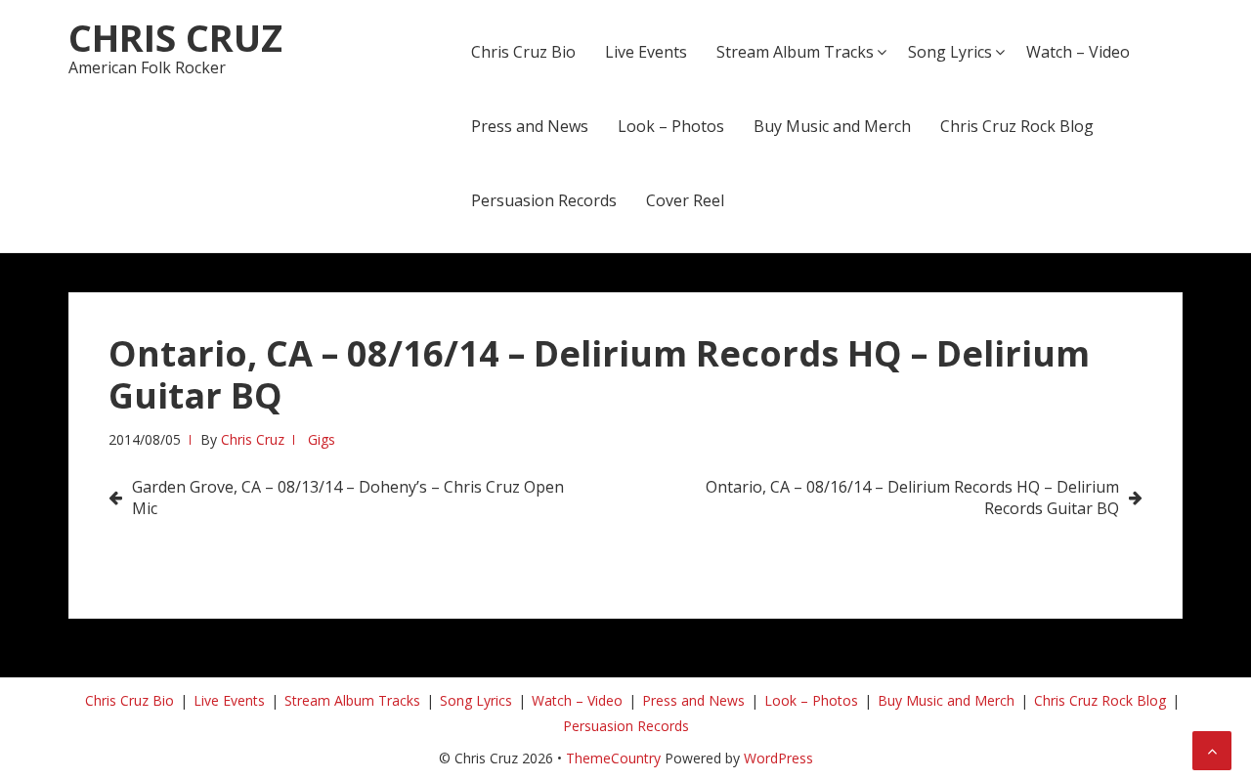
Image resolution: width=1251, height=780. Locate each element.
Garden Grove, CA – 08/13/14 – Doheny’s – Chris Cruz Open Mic (348, 497)
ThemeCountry (613, 758)
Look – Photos (671, 126)
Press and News (529, 126)
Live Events (646, 52)
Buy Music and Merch (832, 126)
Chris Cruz (175, 37)
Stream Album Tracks (795, 52)
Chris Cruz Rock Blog (1017, 126)
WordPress (778, 758)
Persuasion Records (544, 200)
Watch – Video (1078, 52)
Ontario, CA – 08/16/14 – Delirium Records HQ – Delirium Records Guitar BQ (912, 497)
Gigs (321, 439)
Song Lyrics (950, 52)
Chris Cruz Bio (523, 52)
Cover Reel (685, 200)
